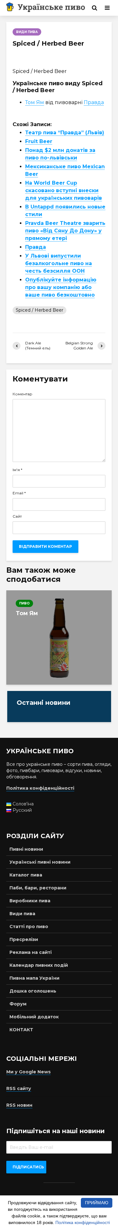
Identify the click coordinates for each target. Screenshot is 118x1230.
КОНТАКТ (21, 1029)
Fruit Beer (38, 141)
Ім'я (17, 470)
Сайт (17, 516)
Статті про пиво (28, 926)
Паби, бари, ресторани (37, 888)
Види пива (22, 913)
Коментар (22, 394)
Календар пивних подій (38, 965)
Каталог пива (25, 875)
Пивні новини (26, 849)
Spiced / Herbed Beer (39, 310)
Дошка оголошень (32, 991)
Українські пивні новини (39, 862)
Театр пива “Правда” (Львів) (64, 133)
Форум (17, 1004)
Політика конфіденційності (82, 1222)
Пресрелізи (23, 939)
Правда (94, 102)
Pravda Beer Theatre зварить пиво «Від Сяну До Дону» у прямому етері (65, 230)
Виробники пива (29, 901)
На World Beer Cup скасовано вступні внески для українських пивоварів (63, 190)
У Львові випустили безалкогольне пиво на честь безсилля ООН (58, 263)
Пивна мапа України (34, 978)
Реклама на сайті (30, 952)
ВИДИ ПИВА (27, 32)
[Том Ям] (59, 637)
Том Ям (34, 102)
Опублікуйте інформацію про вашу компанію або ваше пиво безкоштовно (60, 287)
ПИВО (24, 603)
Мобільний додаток (34, 1017)
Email (19, 493)
